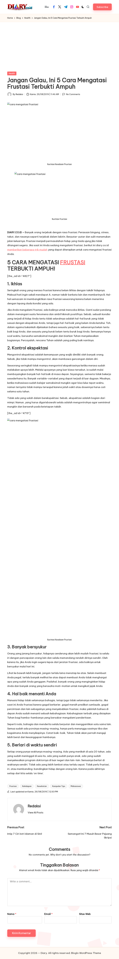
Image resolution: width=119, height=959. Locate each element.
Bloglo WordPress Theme (86, 953)
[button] (102, 6)
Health (12, 73)
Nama (11, 914)
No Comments (73, 94)
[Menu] (46, 7)
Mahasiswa (76, 786)
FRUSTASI (72, 262)
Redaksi (34, 806)
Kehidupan (26, 786)
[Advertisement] (59, 43)
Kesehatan (42, 786)
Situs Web (85, 914)
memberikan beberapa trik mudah (27, 249)
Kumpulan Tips (58, 786)
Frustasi (13, 786)
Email (48, 914)
